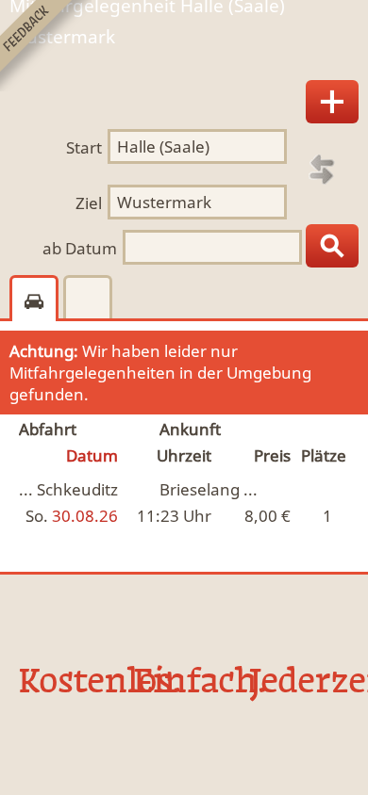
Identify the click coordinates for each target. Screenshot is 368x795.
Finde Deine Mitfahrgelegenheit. (184, 50)
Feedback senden (46, 45)
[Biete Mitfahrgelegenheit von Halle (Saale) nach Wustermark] (332, 101)
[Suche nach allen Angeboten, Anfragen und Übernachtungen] (332, 246)
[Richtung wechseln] (322, 169)
